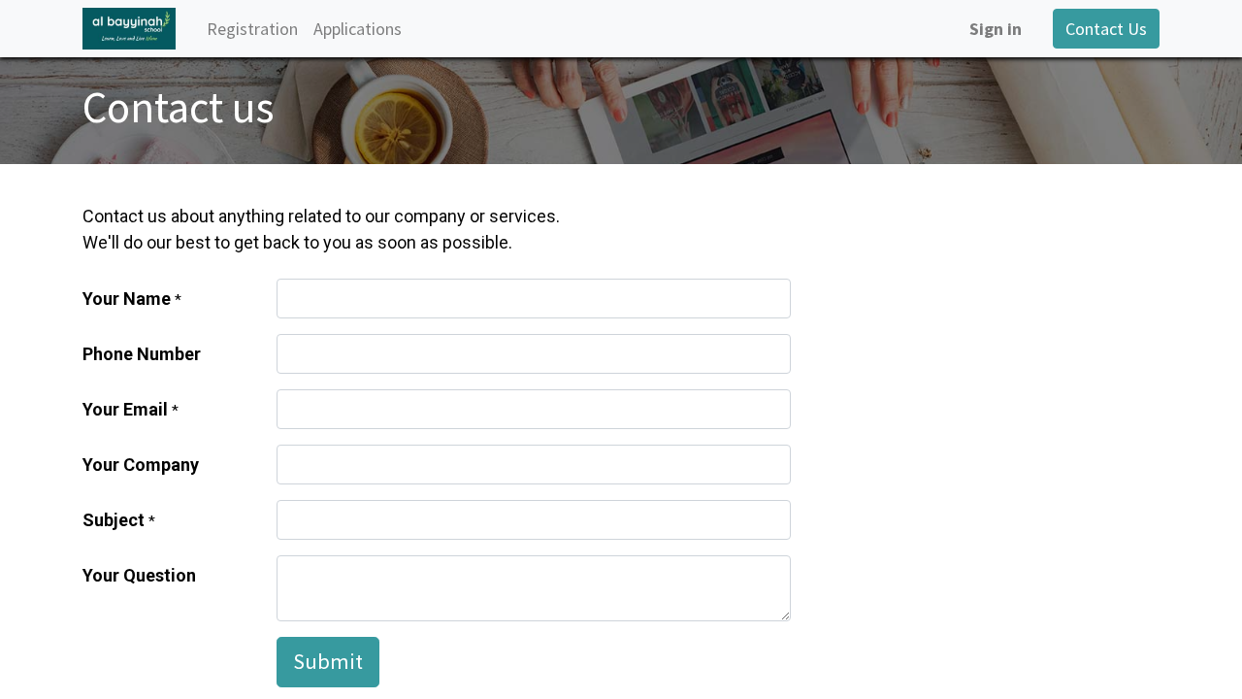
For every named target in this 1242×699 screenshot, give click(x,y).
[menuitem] (252, 29)
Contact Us (1106, 28)
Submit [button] (328, 661)
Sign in (995, 28)
